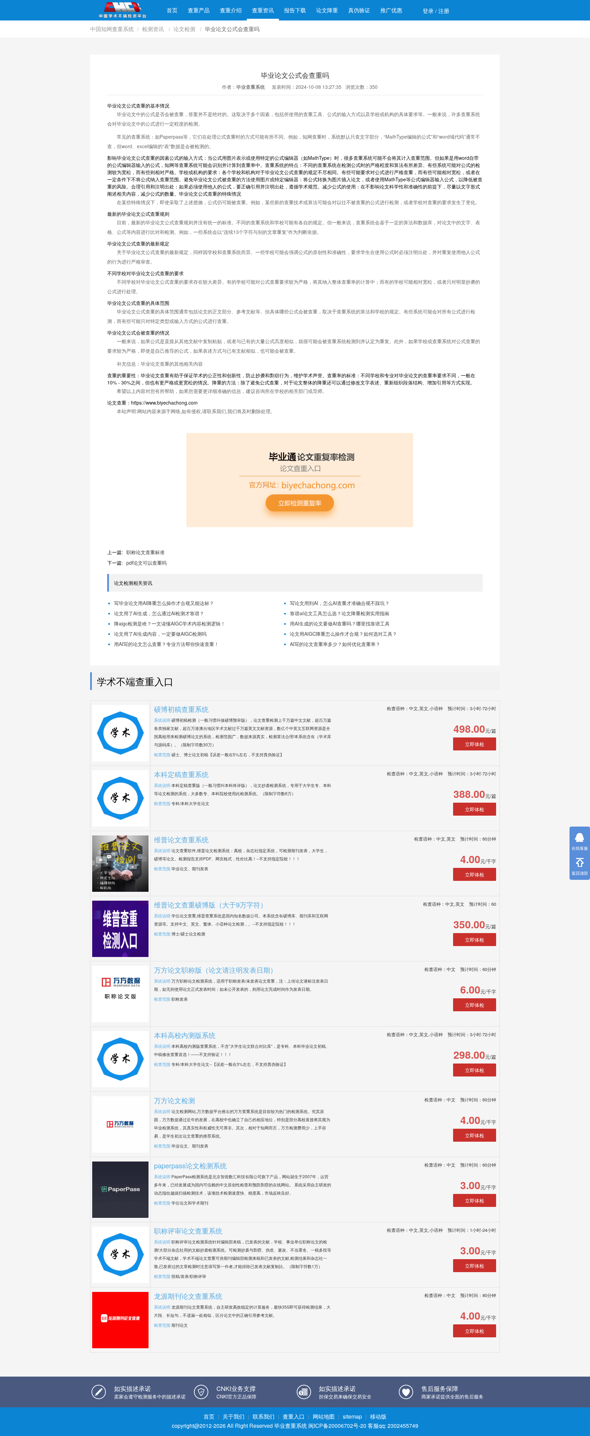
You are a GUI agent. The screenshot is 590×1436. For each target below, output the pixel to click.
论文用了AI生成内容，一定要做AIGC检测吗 (160, 633)
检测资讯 (153, 29)
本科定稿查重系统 (181, 774)
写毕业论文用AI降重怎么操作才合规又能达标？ (164, 603)
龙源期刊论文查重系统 (188, 1296)
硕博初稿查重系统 (181, 709)
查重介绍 (231, 10)
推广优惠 (391, 10)
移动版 (378, 1416)
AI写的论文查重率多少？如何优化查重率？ (335, 643)
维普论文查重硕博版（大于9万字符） (210, 905)
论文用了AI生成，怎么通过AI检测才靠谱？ (159, 613)
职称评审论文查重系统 (188, 1231)
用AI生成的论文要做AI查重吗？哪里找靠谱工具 (340, 623)
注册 (443, 11)
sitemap (352, 1416)
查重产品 (199, 10)
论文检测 (185, 29)
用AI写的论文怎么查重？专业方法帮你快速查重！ (166, 643)
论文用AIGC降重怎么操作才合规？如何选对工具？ (343, 633)
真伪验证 (359, 10)
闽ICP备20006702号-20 (337, 1426)
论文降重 (327, 10)
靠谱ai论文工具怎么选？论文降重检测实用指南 (339, 613)
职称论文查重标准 (145, 552)
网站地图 (324, 1416)
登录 (428, 11)
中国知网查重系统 (112, 29)
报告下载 (295, 10)
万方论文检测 (174, 1100)
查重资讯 (263, 10)
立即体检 (474, 744)
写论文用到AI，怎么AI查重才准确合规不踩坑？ (340, 603)
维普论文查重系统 (181, 839)
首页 (172, 10)
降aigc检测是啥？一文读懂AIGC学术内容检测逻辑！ (169, 623)
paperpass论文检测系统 (190, 1165)
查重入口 (294, 1416)
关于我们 (233, 1416)
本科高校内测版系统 (184, 1035)
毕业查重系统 (250, 86)
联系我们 (264, 1416)
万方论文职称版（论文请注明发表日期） (215, 970)
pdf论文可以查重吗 (146, 562)
